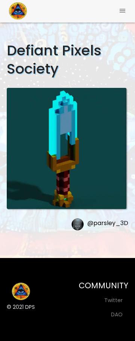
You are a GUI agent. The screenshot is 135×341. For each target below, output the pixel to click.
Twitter (113, 300)
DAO (117, 314)
